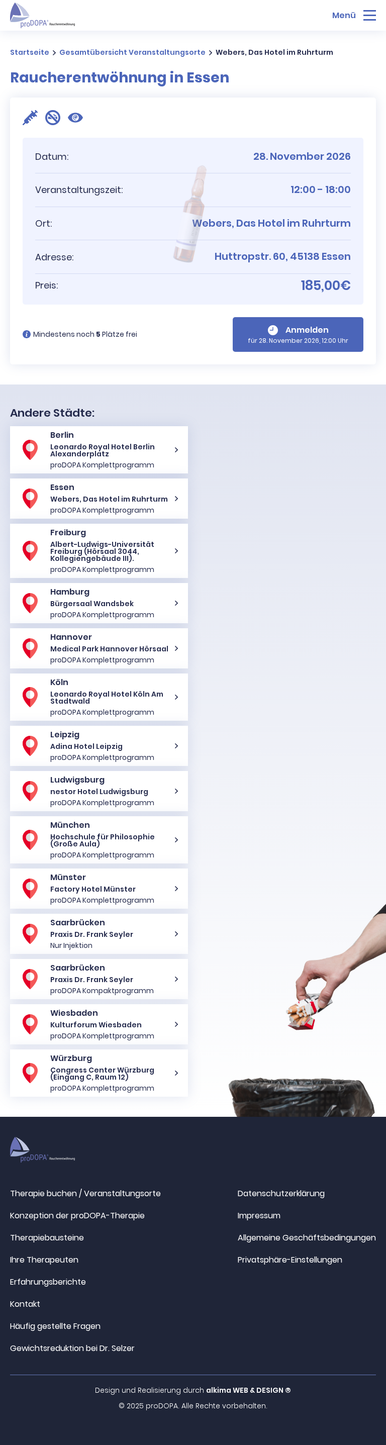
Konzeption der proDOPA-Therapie (77, 1215)
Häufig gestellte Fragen (55, 1326)
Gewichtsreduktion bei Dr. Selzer (72, 1348)
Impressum (259, 1215)
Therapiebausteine (47, 1237)
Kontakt (25, 1304)
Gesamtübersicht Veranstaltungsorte (132, 52)
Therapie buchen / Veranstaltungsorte (85, 1193)
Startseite (29, 52)
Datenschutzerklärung (281, 1193)
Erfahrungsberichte (48, 1282)
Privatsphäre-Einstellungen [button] (290, 1260)
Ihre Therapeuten (44, 1260)
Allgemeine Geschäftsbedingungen (307, 1237)
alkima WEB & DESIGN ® (248, 1390)
